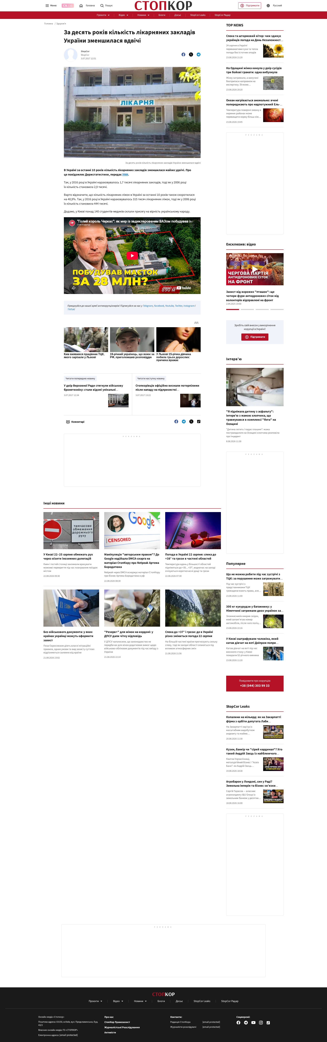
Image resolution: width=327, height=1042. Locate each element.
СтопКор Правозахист (117, 1022)
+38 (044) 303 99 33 (255, 685)
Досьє (177, 15)
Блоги (162, 15)
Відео (122, 15)
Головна (48, 23)
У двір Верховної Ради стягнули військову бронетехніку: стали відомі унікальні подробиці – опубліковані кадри (93, 390)
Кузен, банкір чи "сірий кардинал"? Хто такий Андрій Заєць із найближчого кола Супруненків (254, 753)
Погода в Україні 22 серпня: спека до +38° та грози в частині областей (190, 556)
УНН (125, 174)
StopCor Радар (222, 15)
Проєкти (101, 15)
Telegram (148, 306)
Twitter (178, 306)
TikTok (70, 309)
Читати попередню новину (80, 378)
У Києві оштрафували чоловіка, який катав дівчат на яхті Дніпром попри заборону (252, 643)
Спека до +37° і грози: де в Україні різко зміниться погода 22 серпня (189, 634)
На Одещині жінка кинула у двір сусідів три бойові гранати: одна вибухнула (254, 70)
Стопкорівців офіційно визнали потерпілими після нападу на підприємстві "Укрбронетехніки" (167, 390)
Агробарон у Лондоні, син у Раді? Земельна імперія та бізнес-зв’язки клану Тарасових (251, 785)
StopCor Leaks (197, 15)
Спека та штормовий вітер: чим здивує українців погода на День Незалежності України (254, 40)
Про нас (109, 1017)
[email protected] (68, 1035)
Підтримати (252, 5)
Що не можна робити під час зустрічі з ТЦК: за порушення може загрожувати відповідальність (253, 578)
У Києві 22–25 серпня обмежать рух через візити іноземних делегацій (68, 556)
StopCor (85, 51)
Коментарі (77, 422)
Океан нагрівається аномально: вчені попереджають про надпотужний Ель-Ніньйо (253, 104)
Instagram (188, 306)
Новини (141, 15)
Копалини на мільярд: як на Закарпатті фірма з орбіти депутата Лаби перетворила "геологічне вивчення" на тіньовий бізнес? (254, 723)
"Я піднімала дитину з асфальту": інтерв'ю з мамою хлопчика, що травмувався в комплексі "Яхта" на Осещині (251, 417)
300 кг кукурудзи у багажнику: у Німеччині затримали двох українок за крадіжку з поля (253, 610)
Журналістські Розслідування (122, 1027)
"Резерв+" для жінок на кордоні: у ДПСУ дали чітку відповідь (128, 634)
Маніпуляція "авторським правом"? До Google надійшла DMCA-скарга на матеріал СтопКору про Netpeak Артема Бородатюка (131, 560)
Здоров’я (61, 23)
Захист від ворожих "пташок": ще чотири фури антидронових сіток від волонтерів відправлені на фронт (252, 296)
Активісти (110, 1032)
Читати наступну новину (151, 378)
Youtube (169, 306)
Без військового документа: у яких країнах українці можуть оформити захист (68, 636)
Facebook (159, 306)
